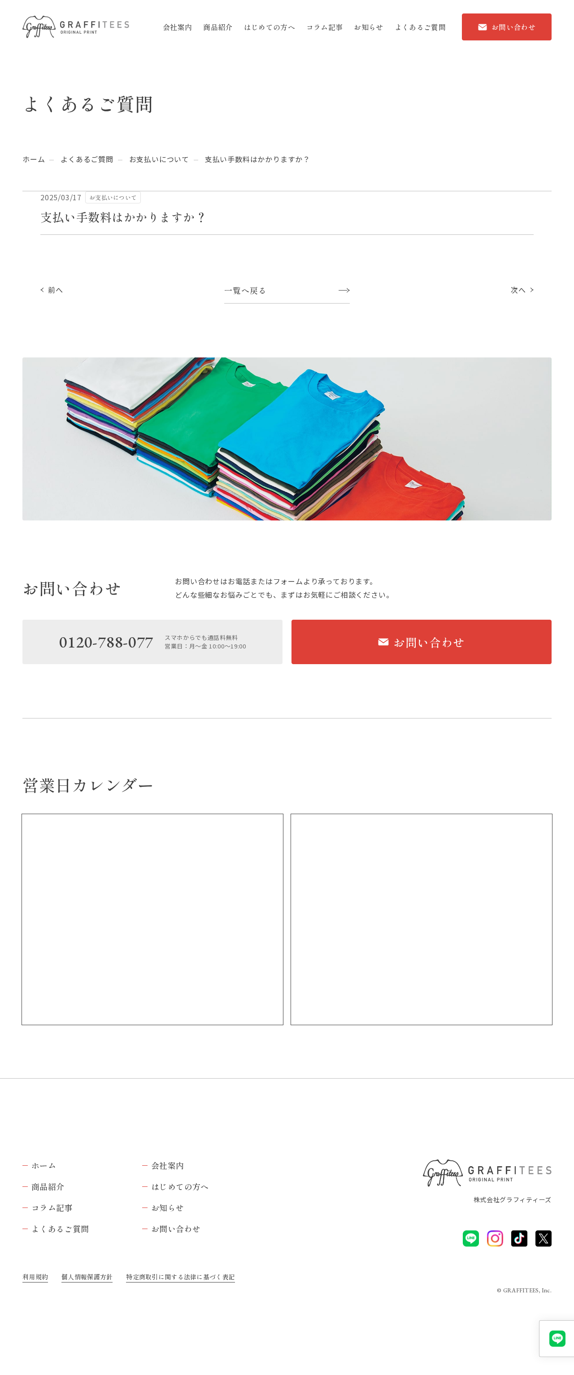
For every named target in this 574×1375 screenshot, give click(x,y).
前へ (55, 289)
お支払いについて (159, 159)
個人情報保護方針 (87, 1276)
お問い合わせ (513, 27)
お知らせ (368, 27)
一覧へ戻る (245, 290)
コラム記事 (324, 27)
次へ (518, 289)
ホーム (33, 159)
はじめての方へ (269, 27)
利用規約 (35, 1276)
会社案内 (177, 27)
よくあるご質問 (420, 27)
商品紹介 (217, 27)
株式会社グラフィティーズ (513, 1199)
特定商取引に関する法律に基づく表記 (180, 1276)
